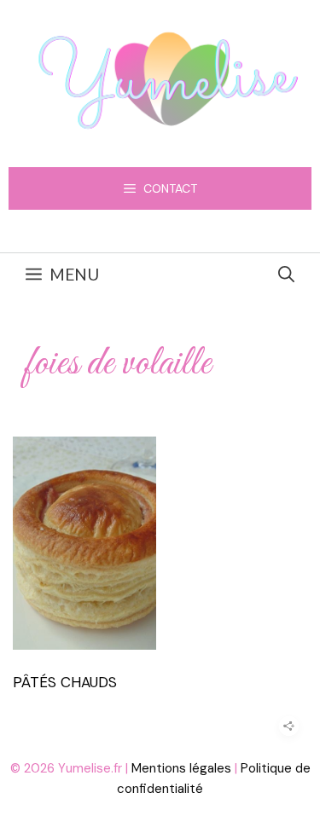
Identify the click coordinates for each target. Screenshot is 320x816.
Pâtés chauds (65, 682)
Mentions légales (181, 768)
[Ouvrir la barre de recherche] (286, 274)
